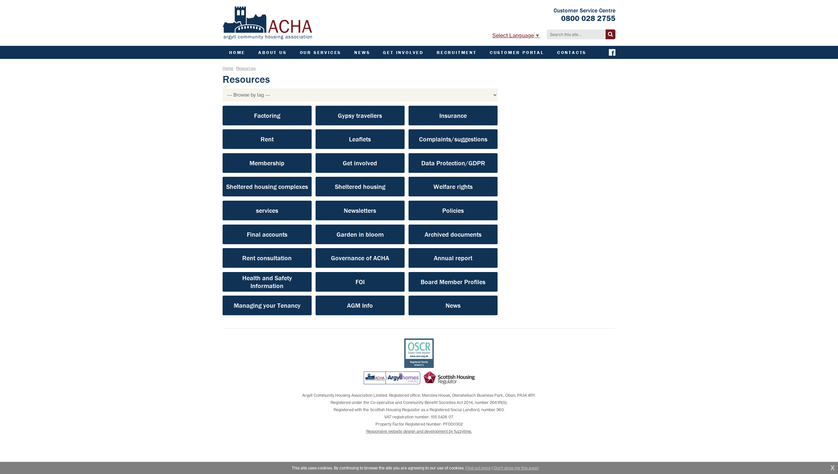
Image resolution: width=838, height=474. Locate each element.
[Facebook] (612, 52)
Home (228, 68)
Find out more (478, 467)
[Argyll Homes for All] (392, 377)
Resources (246, 68)
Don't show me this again (516, 467)
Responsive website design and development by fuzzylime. (419, 431)
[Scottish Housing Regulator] (449, 377)
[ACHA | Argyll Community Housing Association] (267, 23)
